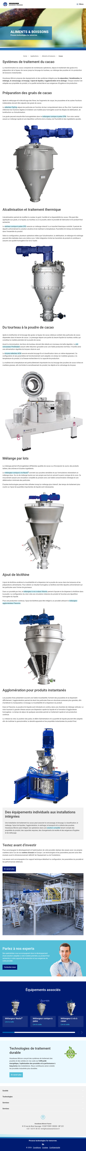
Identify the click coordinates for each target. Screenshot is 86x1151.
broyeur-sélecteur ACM (13, 353)
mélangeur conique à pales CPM (54, 116)
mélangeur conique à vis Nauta (17, 473)
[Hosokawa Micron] (13, 4)
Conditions (37, 1148)
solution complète (53, 828)
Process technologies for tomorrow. (43, 1141)
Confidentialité (54, 1148)
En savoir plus (9, 869)
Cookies (45, 1148)
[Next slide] (81, 1032)
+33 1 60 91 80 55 (33, 1129)
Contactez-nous (10, 967)
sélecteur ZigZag (11, 107)
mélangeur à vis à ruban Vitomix (35, 592)
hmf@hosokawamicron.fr (50, 1129)
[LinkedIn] (43, 1144)
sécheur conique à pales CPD (15, 226)
